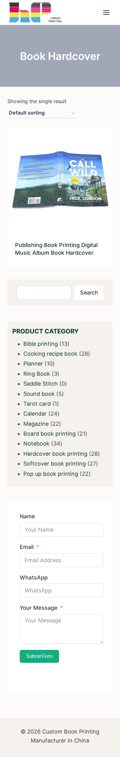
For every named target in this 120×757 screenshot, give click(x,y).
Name (27, 516)
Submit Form (39, 656)
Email (27, 547)
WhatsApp (34, 577)
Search (89, 292)
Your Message (39, 607)
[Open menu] (106, 12)
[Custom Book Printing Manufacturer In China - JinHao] (35, 12)
